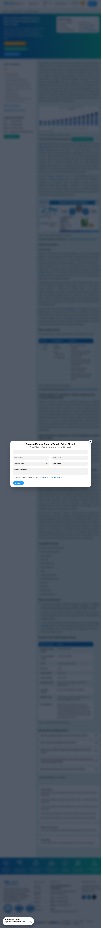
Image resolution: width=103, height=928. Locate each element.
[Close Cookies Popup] (30, 921)
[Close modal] (90, 441)
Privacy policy (44, 477)
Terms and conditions (56, 477)
